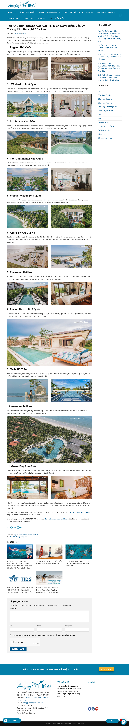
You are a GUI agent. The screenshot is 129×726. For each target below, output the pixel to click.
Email (39, 626)
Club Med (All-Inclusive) (49, 12)
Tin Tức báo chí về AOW (106, 126)
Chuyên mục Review (22, 535)
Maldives (12, 12)
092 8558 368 (44, 697)
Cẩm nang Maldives (105, 103)
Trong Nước (28, 18)
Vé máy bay (102, 134)
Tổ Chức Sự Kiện (104, 130)
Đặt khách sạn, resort (105, 138)
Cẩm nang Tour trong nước (107, 107)
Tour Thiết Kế (70, 12)
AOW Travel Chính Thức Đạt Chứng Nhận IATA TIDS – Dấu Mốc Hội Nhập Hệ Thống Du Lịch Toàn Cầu (110, 67)
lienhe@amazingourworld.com (57, 519)
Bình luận (13, 608)
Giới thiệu (59, 18)
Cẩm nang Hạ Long (105, 99)
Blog (50, 18)
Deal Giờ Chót (14, 18)
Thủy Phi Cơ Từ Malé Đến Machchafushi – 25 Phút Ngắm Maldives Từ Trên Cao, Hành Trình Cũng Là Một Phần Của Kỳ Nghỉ (109, 36)
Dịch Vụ (101, 115)
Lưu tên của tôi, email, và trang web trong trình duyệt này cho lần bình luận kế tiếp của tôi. (44, 635)
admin (25, 33)
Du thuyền (41, 18)
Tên (11, 626)
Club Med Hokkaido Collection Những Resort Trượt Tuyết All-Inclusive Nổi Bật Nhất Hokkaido (109, 77)
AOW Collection (86, 12)
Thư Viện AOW (33, 535)
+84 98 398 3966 (31, 697)
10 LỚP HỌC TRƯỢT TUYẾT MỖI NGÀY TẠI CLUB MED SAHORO (109, 47)
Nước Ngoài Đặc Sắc (106, 12)
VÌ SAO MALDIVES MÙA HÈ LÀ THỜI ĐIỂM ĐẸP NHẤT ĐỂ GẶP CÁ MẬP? (110, 56)
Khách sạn (101, 118)
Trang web (68, 626)
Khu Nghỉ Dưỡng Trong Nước (18, 537)
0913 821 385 (22, 700)
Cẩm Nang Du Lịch (104, 95)
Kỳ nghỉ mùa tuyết (27, 12)
